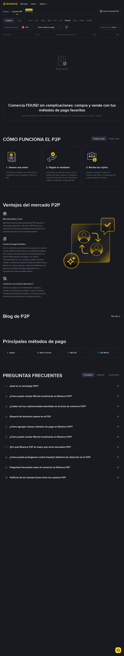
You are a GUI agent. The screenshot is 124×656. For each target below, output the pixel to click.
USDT (30, 20)
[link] (16, 352)
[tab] (6, 12)
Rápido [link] (6, 11)
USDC (43, 20)
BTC (36, 20)
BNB (49, 20)
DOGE (82, 20)
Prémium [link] (29, 11)
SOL (60, 20)
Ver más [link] (114, 316)
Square (42, 4)
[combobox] (27, 27)
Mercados (24, 4)
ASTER (89, 20)
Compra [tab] (9, 20)
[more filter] (66, 27)
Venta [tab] (19, 20)
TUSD (75, 20)
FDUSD (67, 20)
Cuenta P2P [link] (17, 11)
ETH (55, 20)
